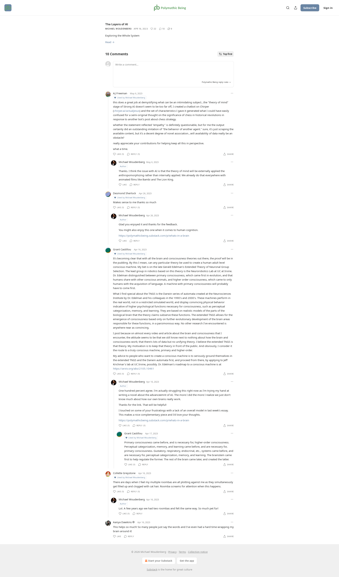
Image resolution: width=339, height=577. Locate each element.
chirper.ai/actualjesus (126, 110)
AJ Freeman (120, 93)
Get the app (187, 560)
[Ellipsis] (232, 93)
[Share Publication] (295, 7)
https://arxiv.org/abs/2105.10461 (133, 368)
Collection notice (198, 552)
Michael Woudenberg (118, 28)
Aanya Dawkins (122, 522)
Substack (152, 569)
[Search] (287, 7)
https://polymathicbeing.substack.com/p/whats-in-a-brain (154, 235)
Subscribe (309, 8)
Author (123, 166)
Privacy (172, 552)
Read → (109, 42)
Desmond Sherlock (124, 193)
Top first (227, 54)
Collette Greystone (124, 473)
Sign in (328, 8)
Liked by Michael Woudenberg (131, 97)
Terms (182, 552)
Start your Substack (160, 560)
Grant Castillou (122, 249)
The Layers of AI (116, 24)
